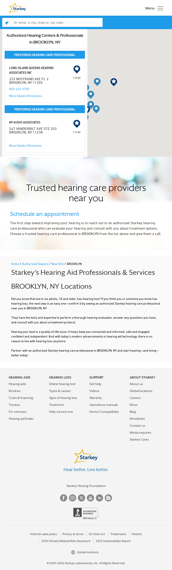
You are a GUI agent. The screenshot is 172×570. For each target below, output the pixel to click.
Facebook (63, 497)
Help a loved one (61, 411)
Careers (135, 398)
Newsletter (137, 418)
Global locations (141, 391)
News (134, 405)
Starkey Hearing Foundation (86, 486)
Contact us (137, 425)
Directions (35, 96)
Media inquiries (140, 432)
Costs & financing (21, 398)
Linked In (99, 497)
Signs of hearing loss (63, 398)
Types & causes (60, 391)
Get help (95, 384)
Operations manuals (103, 405)
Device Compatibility (104, 411)
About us (136, 384)
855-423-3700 (19, 89)
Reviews (14, 391)
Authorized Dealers (35, 264)
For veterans (17, 411)
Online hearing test (62, 384)
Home (15, 264)
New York (58, 264)
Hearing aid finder (21, 418)
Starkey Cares (139, 439)
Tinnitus (14, 405)
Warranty (95, 398)
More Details (17, 96)
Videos (94, 391)
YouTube (90, 497)
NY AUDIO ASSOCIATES (24, 122)
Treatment (56, 405)
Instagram (72, 497)
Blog (133, 411)
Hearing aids (17, 384)
